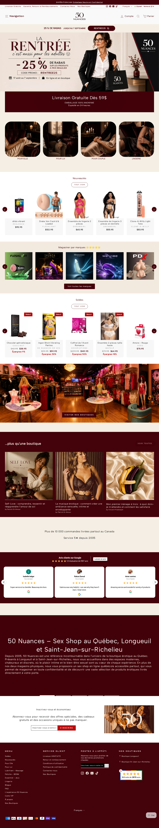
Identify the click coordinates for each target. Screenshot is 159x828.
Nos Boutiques (84, 6)
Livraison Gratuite (13, 6)
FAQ (7, 789)
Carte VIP (9, 796)
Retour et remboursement (54, 760)
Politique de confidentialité (55, 767)
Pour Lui (8, 767)
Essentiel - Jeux (12, 778)
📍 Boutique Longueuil (129, 756)
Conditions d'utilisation (53, 763)
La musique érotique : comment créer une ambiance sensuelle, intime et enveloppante (79, 506)
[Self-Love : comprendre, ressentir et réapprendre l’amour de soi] (29, 476)
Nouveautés (10, 760)
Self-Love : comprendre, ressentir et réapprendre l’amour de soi (25, 505)
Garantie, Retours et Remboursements (40, 6)
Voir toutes (145, 443)
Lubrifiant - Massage (14, 771)
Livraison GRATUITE (52, 756)
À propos (9, 799)
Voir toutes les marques (79, 286)
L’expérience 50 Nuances (16, 792)
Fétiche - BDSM (12, 774)
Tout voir (79, 185)
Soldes (8, 756)
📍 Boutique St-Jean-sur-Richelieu (134, 762)
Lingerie (8, 781)
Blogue (8, 785)
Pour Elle (9, 763)
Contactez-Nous (67, 6)
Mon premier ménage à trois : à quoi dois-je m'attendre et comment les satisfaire (130, 505)
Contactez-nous (50, 771)
